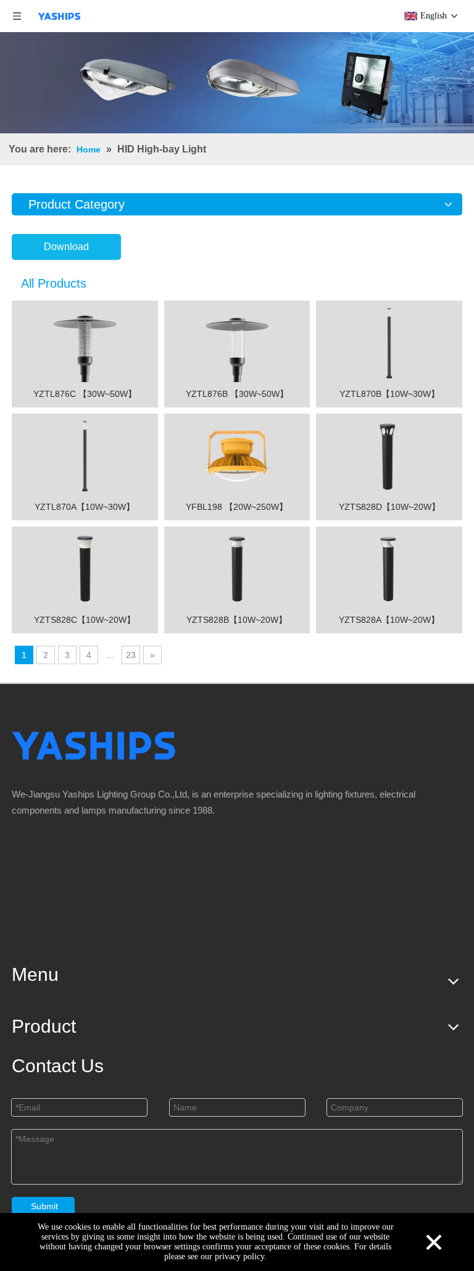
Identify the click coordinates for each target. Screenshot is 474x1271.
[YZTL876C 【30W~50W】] (84, 343)
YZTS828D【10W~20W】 (389, 507)
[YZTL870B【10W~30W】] (389, 343)
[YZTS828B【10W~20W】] (237, 568)
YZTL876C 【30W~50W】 (84, 394)
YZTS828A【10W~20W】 (389, 620)
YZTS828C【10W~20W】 (84, 620)
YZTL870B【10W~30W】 (389, 394)
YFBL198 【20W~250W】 (237, 507)
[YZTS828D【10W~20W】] (389, 455)
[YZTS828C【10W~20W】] (84, 568)
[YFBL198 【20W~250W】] (237, 455)
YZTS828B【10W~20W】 (236, 620)
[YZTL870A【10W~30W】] (84, 455)
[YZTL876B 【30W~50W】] (237, 343)
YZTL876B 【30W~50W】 (237, 394)
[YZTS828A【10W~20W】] (389, 568)
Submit (44, 1206)
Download (66, 246)
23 (131, 655)
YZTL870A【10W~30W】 (85, 507)
